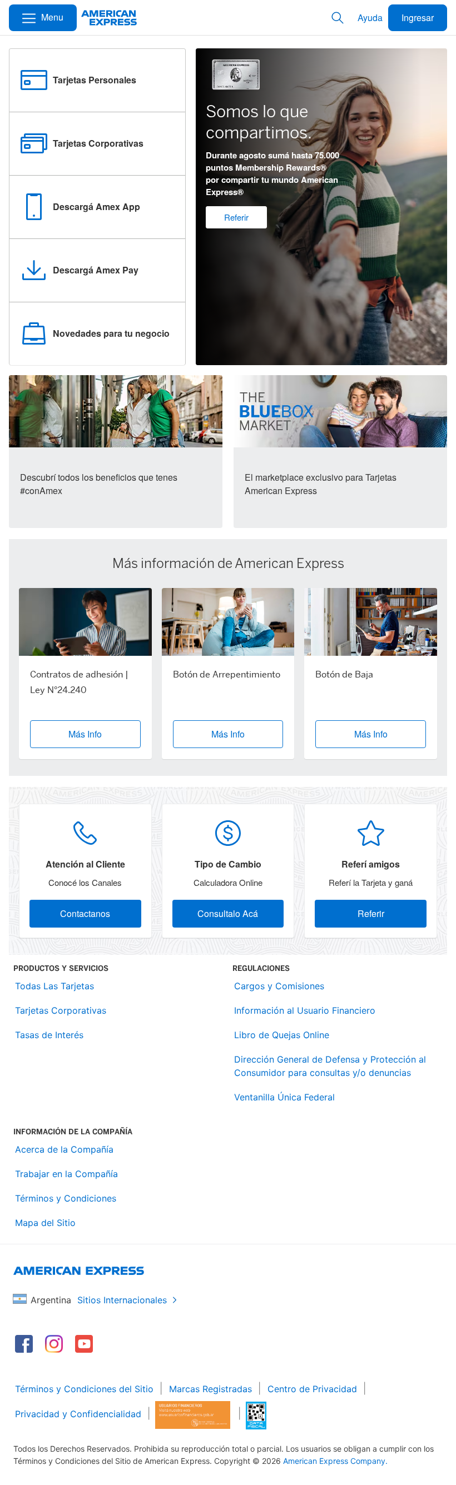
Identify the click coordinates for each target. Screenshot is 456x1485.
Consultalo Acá (227, 913)
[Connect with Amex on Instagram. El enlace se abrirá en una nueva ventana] (54, 1343)
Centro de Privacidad (312, 1388)
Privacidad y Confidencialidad (78, 1413)
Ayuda (370, 17)
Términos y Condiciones (65, 1198)
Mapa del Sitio (45, 1222)
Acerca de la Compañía (64, 1149)
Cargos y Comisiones (279, 985)
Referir (236, 217)
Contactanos (85, 913)
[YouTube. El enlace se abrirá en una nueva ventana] (84, 1343)
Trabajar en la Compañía (66, 1173)
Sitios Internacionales (122, 1299)
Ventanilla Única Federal (284, 1097)
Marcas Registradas (210, 1388)
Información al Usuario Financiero (304, 1010)
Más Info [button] (85, 733)
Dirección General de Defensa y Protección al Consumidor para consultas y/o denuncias (330, 1066)
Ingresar (418, 17)
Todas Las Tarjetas (54, 985)
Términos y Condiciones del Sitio (84, 1388)
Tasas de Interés (49, 1034)
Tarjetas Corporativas (60, 1010)
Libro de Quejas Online (281, 1034)
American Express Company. (335, 1461)
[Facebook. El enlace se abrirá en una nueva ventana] (23, 1343)
